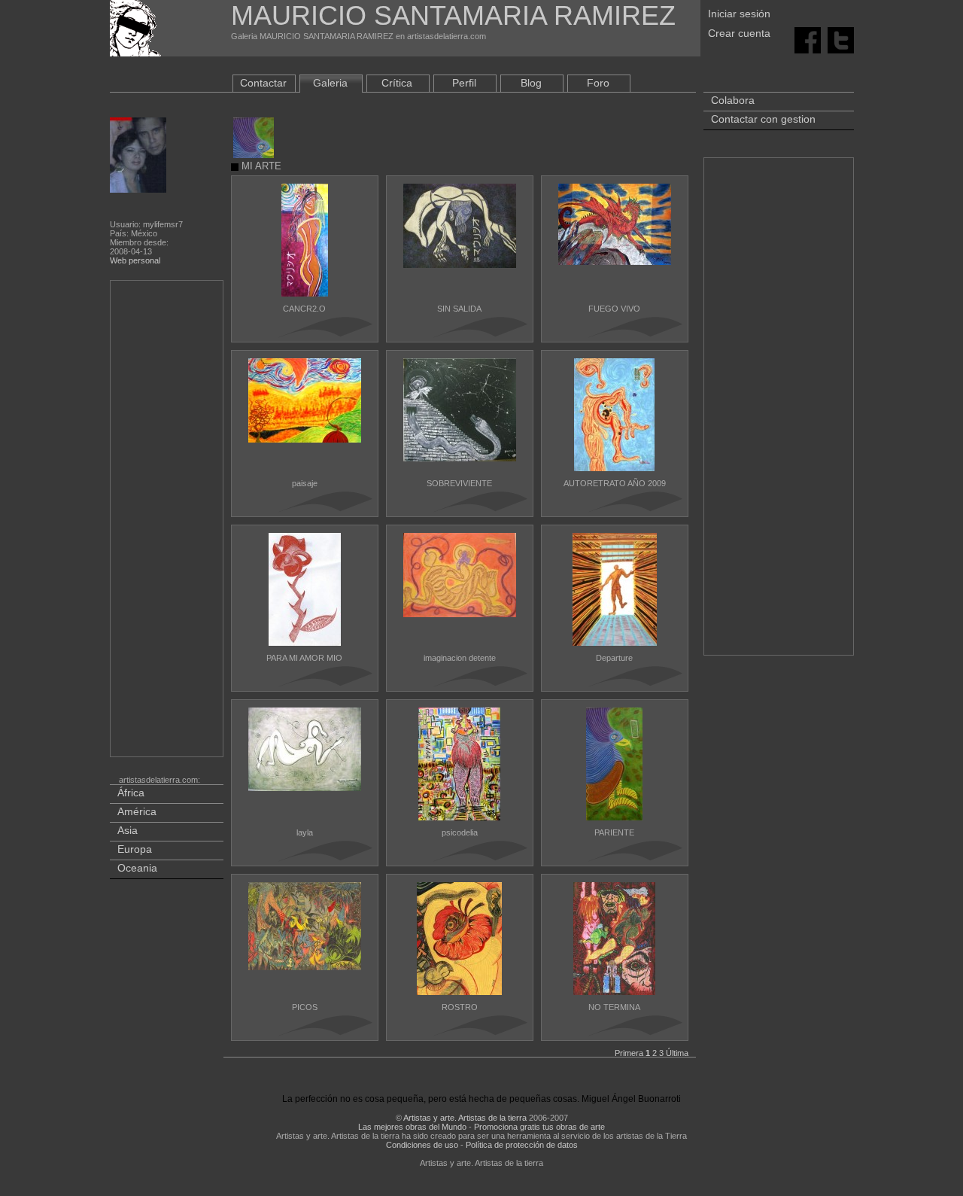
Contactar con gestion (763, 119)
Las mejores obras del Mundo (412, 1126)
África (130, 793)
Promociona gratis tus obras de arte (539, 1126)
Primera (629, 1053)
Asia (127, 830)
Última (677, 1053)
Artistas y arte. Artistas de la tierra (465, 1117)
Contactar (263, 83)
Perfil (464, 83)
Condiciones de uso (422, 1144)
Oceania (137, 868)
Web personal (135, 260)
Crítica (396, 83)
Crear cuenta (739, 33)
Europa (134, 849)
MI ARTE (259, 166)
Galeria (330, 83)
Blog (531, 83)
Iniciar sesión (739, 14)
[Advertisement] (168, 521)
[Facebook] (807, 39)
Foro (598, 83)
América (136, 811)
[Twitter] (841, 39)
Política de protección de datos (522, 1144)
